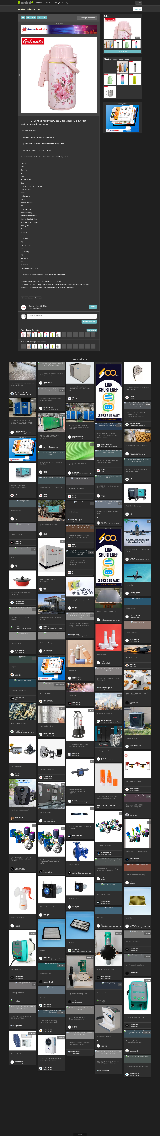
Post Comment (89, 322)
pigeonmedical (135, 1073)
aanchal (103, 522)
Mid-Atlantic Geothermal (23, 394)
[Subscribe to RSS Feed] (63, 2)
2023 (131, 703)
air (22, 298)
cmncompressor (48, 407)
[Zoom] (39, 17)
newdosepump (19, 976)
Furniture (46, 1108)
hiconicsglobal (19, 697)
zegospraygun (105, 901)
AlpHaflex (18, 541)
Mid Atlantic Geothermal (23, 393)
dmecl (132, 396)
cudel (74, 1125)
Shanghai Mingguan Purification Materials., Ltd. (116, 722)
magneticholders (107, 687)
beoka (103, 878)
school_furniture (48, 1107)
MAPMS (17, 774)
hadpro (132, 1112)
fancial (17, 819)
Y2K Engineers (47, 382)
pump (31, 298)
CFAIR (103, 469)
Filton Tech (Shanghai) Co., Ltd (140, 927)
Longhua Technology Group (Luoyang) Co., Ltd (116, 620)
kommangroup (77, 835)
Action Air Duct (135, 617)
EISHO (74, 544)
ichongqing (76, 702)
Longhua (104, 619)
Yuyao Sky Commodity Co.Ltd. (110, 805)
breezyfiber (75, 472)
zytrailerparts (47, 776)
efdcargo (133, 664)
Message (57, 3)
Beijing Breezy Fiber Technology (82, 474)
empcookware (19, 601)
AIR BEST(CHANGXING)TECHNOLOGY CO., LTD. (86, 802)
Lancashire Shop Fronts (108, 1115)
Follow (92, 307)
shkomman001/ (77, 837)
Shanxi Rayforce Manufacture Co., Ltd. (84, 873)
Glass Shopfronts (106, 1117)
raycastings (76, 872)
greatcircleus (77, 519)
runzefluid (46, 914)
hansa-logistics (135, 592)
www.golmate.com (88, 18)
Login (139, 3)
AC (44, 384)
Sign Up (138, 9)
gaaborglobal (134, 702)
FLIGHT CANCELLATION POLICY (110, 523)
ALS (44, 588)
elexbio (74, 1087)
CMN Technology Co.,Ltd (51, 409)
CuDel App (75, 1123)
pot (26, 298)
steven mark (19, 817)
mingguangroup (106, 720)
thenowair (19, 1025)
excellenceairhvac (136, 745)
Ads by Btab (59, 24)
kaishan (103, 758)
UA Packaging (134, 639)
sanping (74, 607)
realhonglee (47, 1004)
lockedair (104, 1045)
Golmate (35, 330)
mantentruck (47, 700)
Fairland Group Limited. (23, 628)
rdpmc (18, 1000)
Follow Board (91, 330)
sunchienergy (47, 1030)
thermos (38, 298)
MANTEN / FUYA (48, 702)
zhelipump (75, 753)
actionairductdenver (136, 616)
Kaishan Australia (107, 760)
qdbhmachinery (20, 1100)
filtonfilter (133, 925)
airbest (74, 800)
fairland (18, 627)
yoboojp (132, 882)
